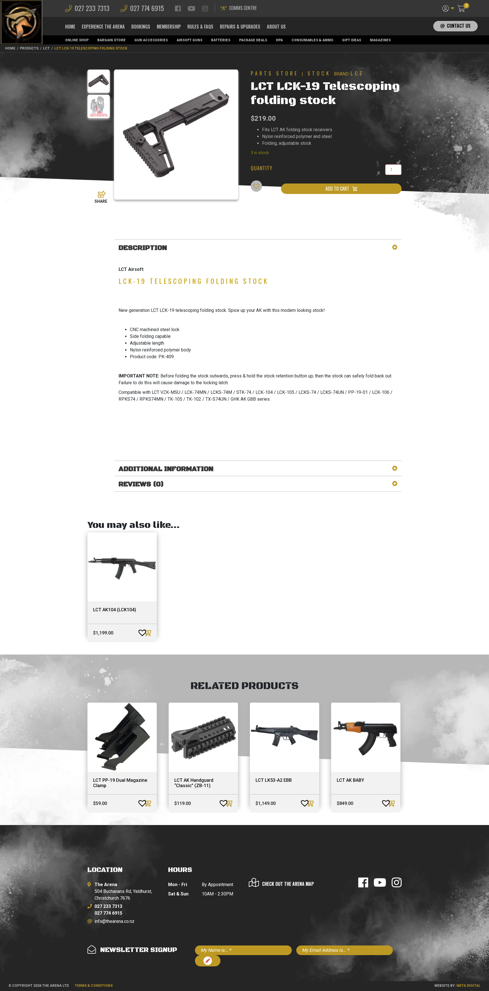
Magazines (380, 40)
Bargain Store (111, 40)
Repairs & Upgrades (240, 26)
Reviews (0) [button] (141, 484)
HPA (279, 40)
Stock (319, 73)
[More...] (99, 192)
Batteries (220, 40)
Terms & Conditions (94, 986)
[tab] (258, 248)
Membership (169, 26)
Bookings (140, 26)
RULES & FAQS (200, 26)
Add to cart (337, 188)
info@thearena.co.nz (114, 921)
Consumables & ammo (312, 40)
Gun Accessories (151, 40)
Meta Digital (468, 986)
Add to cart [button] (148, 632)
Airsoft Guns (189, 40)
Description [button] (143, 248)
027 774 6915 (147, 8)
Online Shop (77, 40)
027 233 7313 (92, 8)
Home (70, 26)
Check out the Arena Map (288, 883)
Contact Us (459, 25)
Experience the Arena (103, 26)
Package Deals (253, 40)
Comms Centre (243, 8)
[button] (448, 7)
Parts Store (275, 73)
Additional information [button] (166, 469)
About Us (276, 26)
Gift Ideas (351, 40)
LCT (357, 73)
